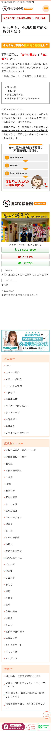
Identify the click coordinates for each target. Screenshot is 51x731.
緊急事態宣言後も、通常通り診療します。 (25, 705)
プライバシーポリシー (17, 433)
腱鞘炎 (9, 524)
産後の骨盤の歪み (15, 631)
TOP (8, 366)
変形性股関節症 (14, 551)
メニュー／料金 (14, 379)
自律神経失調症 (14, 470)
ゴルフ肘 (10, 564)
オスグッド (11, 658)
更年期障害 (11, 497)
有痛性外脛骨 (13, 537)
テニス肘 (10, 578)
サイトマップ (13, 412)
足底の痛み (11, 611)
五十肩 (9, 531)
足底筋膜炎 (11, 511)
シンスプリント (14, 645)
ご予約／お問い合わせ (17, 406)
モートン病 (11, 504)
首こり (9, 625)
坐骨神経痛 (11, 638)
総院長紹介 (11, 419)
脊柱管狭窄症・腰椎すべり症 (21, 450)
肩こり (9, 584)
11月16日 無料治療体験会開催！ (23, 676)
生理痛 (9, 477)
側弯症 (9, 464)
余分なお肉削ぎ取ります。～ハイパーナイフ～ (25, 684)
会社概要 (10, 426)
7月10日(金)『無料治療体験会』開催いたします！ (25, 695)
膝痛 (8, 605)
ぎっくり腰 (11, 652)
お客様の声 (11, 399)
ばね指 (9, 571)
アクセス (10, 392)
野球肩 (9, 598)
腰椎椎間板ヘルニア (16, 457)
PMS (8, 484)
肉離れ (9, 544)
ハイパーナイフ (14, 517)
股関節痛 (10, 490)
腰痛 (8, 591)
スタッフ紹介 (13, 372)
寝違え (9, 618)
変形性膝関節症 (14, 558)
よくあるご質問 (14, 386)
